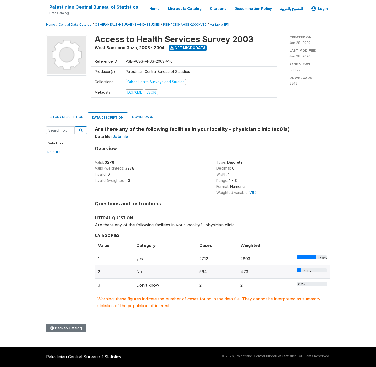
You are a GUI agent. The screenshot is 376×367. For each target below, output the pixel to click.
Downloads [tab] (142, 117)
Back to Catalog (68, 328)
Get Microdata (190, 48)
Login (323, 9)
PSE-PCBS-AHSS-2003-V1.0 (185, 24)
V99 (253, 192)
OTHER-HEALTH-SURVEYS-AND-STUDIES (127, 24)
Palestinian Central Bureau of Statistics (93, 7)
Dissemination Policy (253, 9)
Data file (54, 152)
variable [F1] (219, 24)
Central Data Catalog (75, 24)
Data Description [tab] (108, 117)
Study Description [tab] (66, 117)
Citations (218, 9)
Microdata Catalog (185, 9)
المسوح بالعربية (291, 9)
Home (154, 9)
